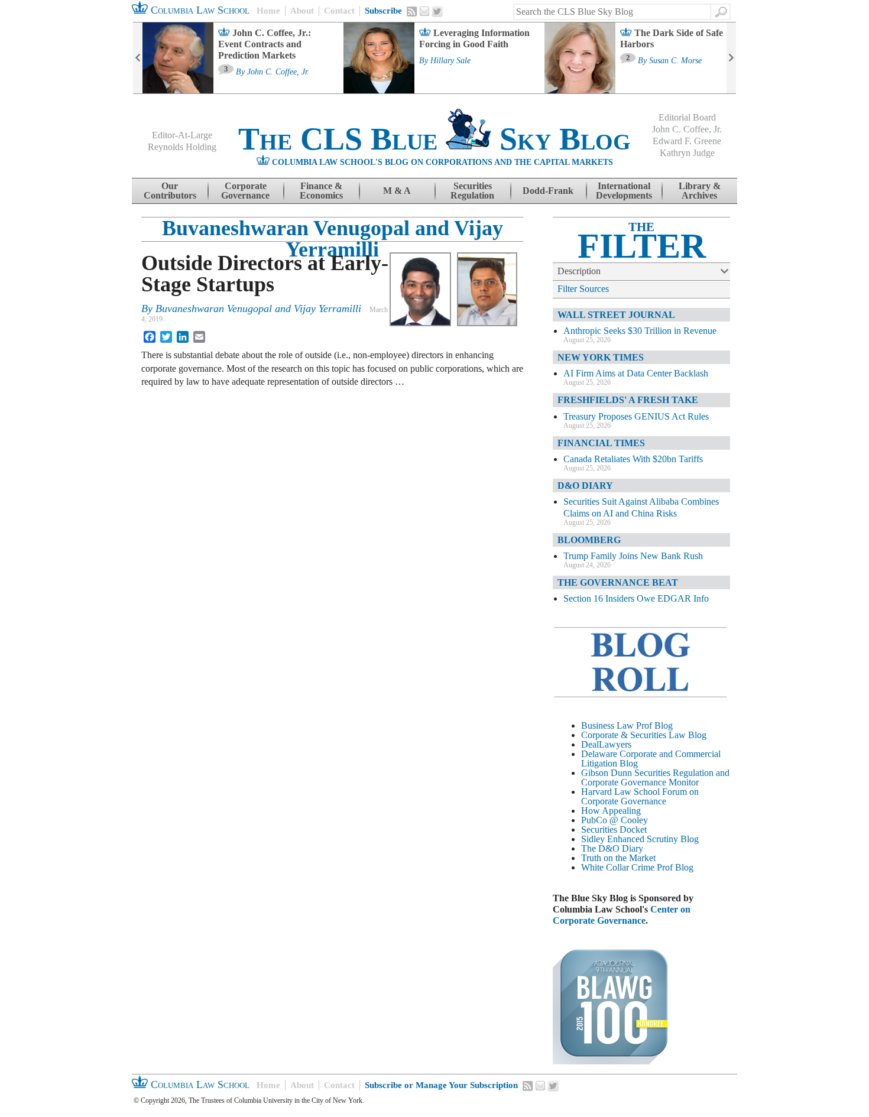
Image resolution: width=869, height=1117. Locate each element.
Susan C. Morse (675, 61)
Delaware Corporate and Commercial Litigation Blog (651, 758)
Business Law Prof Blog (627, 725)
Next (731, 57)
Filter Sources (583, 289)
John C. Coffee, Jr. (278, 72)
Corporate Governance (245, 190)
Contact (339, 10)
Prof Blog (675, 867)
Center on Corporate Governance (621, 915)
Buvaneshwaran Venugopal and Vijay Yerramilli (332, 238)
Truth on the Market (618, 858)
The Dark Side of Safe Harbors (671, 38)
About (302, 10)
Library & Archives (700, 190)
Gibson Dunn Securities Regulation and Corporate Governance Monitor (655, 777)
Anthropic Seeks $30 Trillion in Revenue (639, 331)
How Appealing (611, 811)
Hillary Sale (450, 61)
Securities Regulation (472, 190)
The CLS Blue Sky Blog (434, 139)
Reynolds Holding (182, 147)
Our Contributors (170, 190)
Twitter (437, 12)
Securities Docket (614, 829)
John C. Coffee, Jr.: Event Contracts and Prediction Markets (264, 44)
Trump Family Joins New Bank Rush (633, 556)
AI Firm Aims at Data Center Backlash (635, 373)
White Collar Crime (617, 867)
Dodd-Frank (548, 191)
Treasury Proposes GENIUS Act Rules (636, 416)
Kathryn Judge (687, 153)
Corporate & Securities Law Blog (643, 735)
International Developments (624, 190)
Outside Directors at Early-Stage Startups (264, 273)
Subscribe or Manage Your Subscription (441, 1085)
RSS (412, 11)
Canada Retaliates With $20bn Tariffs (633, 459)
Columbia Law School (198, 10)
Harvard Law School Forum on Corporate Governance (640, 796)
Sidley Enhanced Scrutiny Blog (640, 839)
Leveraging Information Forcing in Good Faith (474, 38)
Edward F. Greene (687, 141)
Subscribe (383, 10)
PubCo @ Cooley (614, 820)
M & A (397, 191)
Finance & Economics (321, 190)
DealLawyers (606, 744)
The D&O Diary (612, 848)
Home (268, 10)
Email (424, 11)
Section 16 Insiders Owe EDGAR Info (636, 598)
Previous (137, 57)
